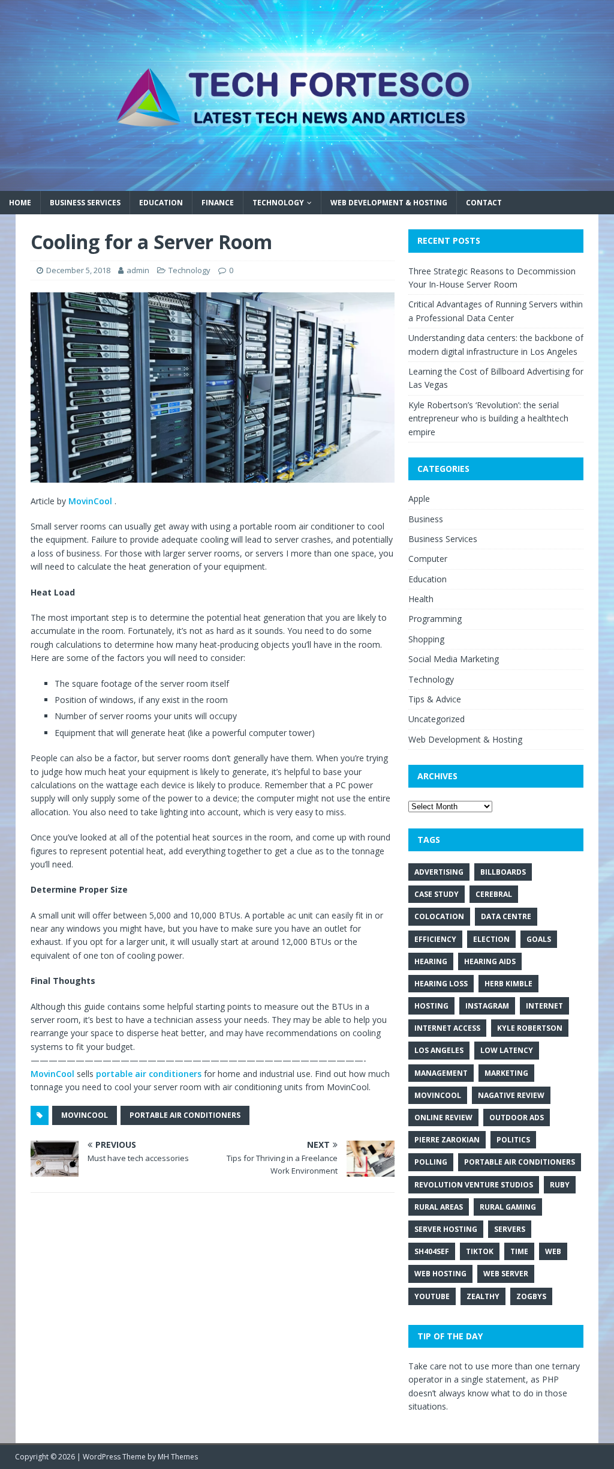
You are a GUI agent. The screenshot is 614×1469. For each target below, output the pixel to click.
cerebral (493, 894)
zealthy (482, 1296)
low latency (506, 1050)
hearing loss (441, 984)
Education (161, 203)
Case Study (436, 894)
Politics (513, 1140)
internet (544, 1006)
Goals (538, 939)
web (553, 1251)
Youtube (432, 1296)
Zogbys (531, 1296)
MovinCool (91, 501)
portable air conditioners (148, 1073)
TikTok (479, 1251)
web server (505, 1273)
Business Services (85, 203)
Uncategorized (436, 719)
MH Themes (178, 1457)
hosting (431, 1006)
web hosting (440, 1273)
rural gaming (508, 1207)
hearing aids (490, 961)
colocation (439, 916)
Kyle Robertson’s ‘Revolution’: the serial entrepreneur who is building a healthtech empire (488, 418)
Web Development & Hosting (388, 203)
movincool (84, 1115)
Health (421, 599)
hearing (430, 961)
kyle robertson (529, 1028)
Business (425, 519)
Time (519, 1251)
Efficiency (435, 939)
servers (509, 1229)
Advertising (438, 872)
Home (20, 203)
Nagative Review (511, 1095)
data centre (506, 916)
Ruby (560, 1185)
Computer (427, 558)
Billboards (503, 872)
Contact (484, 203)
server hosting (445, 1229)
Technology (278, 203)
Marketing (506, 1073)
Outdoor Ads (516, 1117)
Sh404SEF (431, 1251)
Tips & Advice (434, 699)
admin (138, 270)
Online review (443, 1117)
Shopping (426, 639)
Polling (430, 1162)
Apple (419, 498)
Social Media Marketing (453, 659)
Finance (217, 203)
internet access (447, 1028)
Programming (435, 618)
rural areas (438, 1207)
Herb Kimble (508, 984)
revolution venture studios (473, 1185)
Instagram (487, 1006)
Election (491, 939)
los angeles (438, 1050)
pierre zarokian (447, 1140)
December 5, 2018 (78, 270)
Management (441, 1073)
